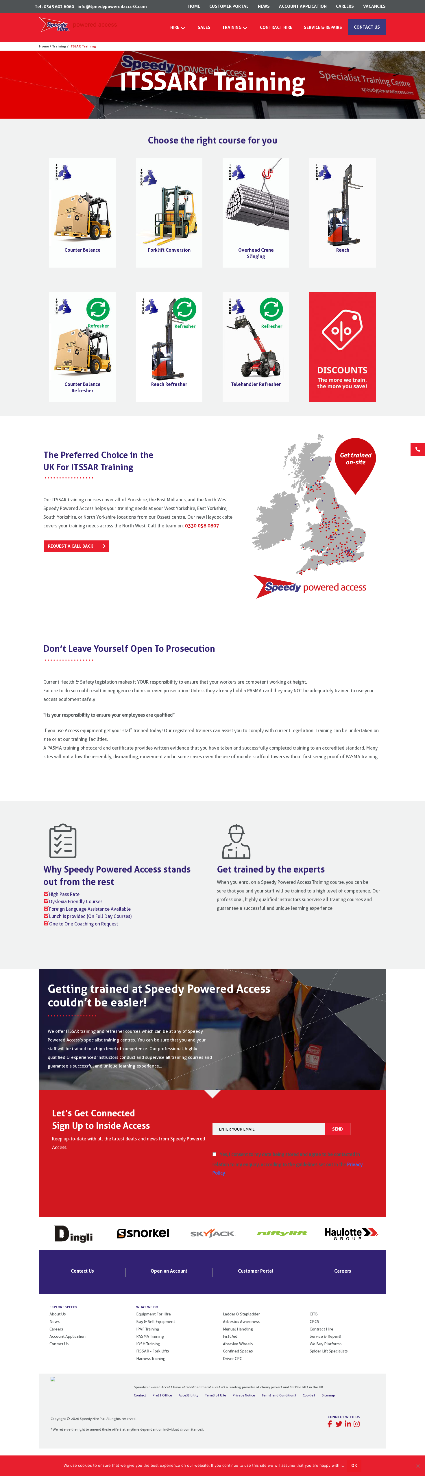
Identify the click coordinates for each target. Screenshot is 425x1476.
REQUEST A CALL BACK (70, 546)
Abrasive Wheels (238, 1343)
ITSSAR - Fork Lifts (152, 1351)
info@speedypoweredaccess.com (112, 6)
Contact (140, 1395)
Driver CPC (232, 1358)
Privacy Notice (244, 1395)
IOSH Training (148, 1343)
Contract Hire (321, 1329)
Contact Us (82, 1271)
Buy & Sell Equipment (155, 1321)
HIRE (174, 27)
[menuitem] (178, 29)
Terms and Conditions (279, 1395)
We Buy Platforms (325, 1343)
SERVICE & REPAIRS (323, 27)
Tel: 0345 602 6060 (54, 6)
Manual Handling (238, 1329)
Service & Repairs (325, 1336)
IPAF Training (147, 1329)
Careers (342, 1271)
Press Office (162, 1395)
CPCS (314, 1321)
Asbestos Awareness (241, 1321)
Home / (45, 46)
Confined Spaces (238, 1351)
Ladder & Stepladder (241, 1314)
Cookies (309, 1395)
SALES (204, 27)
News (54, 1321)
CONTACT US (367, 27)
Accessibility (188, 1395)
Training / (60, 46)
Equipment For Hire (153, 1314)
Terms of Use (215, 1395)
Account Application (67, 1336)
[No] (418, 1466)
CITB (314, 1314)
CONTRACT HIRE (276, 27)
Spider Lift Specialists (329, 1351)
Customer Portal (256, 1271)
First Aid (230, 1336)
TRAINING (231, 27)
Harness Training (150, 1358)
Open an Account (169, 1271)
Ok (354, 1465)
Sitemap (328, 1395)
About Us (57, 1314)
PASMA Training (150, 1336)
